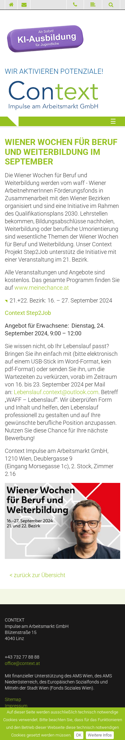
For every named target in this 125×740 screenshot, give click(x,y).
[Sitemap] (93, 5)
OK (78, 735)
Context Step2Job (28, 313)
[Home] (11, 5)
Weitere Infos (100, 735)
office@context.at (22, 663)
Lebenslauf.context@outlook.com (56, 392)
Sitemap (13, 699)
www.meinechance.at (41, 288)
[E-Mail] (24, 5)
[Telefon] (75, 5)
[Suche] (111, 5)
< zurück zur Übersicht (37, 575)
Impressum (16, 706)
